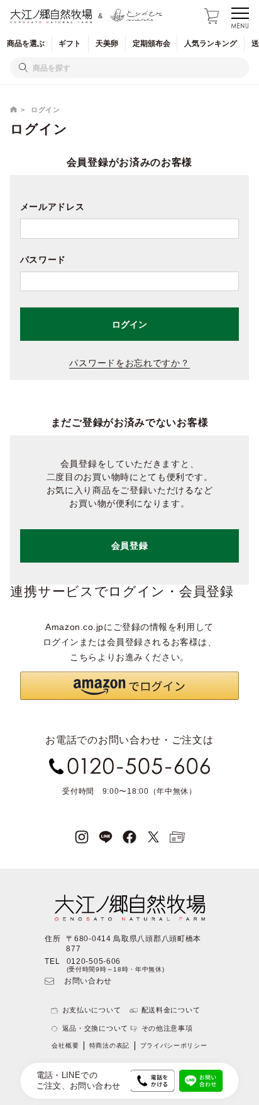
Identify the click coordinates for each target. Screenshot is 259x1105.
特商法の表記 (109, 1045)
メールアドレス (52, 207)
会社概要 (65, 1045)
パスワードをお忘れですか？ (129, 363)
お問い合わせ (88, 981)
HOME (13, 109)
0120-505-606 (94, 961)
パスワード (43, 260)
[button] (130, 686)
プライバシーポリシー (173, 1045)
